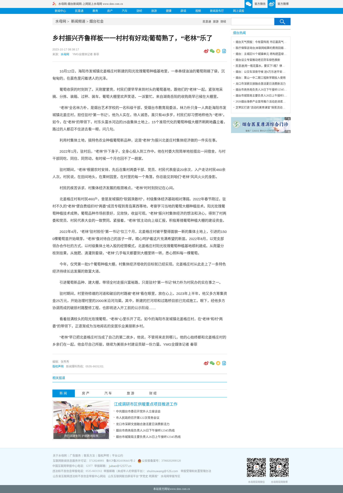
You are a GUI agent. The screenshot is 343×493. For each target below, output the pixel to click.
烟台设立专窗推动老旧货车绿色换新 (258, 59)
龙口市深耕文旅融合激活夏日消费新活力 (143, 424)
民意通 (79, 10)
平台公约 (117, 455)
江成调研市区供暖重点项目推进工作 (145, 404)
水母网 (60, 21)
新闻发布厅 (217, 10)
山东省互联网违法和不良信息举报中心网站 (79, 476)
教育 (95, 10)
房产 (110, 10)
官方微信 (260, 3)
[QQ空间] (218, 52)
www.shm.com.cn (180, 488)
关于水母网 (60, 455)
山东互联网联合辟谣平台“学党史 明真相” (133, 476)
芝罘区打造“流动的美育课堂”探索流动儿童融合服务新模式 (271, 107)
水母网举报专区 (170, 476)
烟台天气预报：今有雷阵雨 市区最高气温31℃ (264, 42)
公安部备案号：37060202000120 (161, 460)
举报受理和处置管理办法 (196, 471)
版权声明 (58, 366)
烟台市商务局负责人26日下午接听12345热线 (145, 430)
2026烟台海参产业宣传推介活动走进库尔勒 (262, 101)
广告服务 (75, 455)
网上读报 (238, 10)
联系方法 (89, 455)
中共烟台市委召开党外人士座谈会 (138, 411)
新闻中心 (60, 10)
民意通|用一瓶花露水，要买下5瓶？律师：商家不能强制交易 (273, 65)
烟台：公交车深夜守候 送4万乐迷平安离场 (262, 71)
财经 (139, 10)
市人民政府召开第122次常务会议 (137, 417)
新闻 (64, 393)
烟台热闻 (239, 33)
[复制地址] (224, 52)
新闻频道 (78, 21)
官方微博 (283, 3)
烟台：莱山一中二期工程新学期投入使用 (261, 77)
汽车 (124, 10)
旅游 (154, 10)
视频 (198, 10)
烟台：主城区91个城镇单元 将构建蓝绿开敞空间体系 (268, 53)
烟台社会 (96, 21)
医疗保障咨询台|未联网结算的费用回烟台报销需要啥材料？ (272, 47)
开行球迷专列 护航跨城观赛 (81, 435)
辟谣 (183, 10)
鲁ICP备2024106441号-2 (121, 460)
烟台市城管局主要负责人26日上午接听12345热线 (148, 436)
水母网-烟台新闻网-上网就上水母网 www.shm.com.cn (90, 3)
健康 (169, 10)
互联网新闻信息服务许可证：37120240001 (78, 460)
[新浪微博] (206, 52)
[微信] (212, 52)
